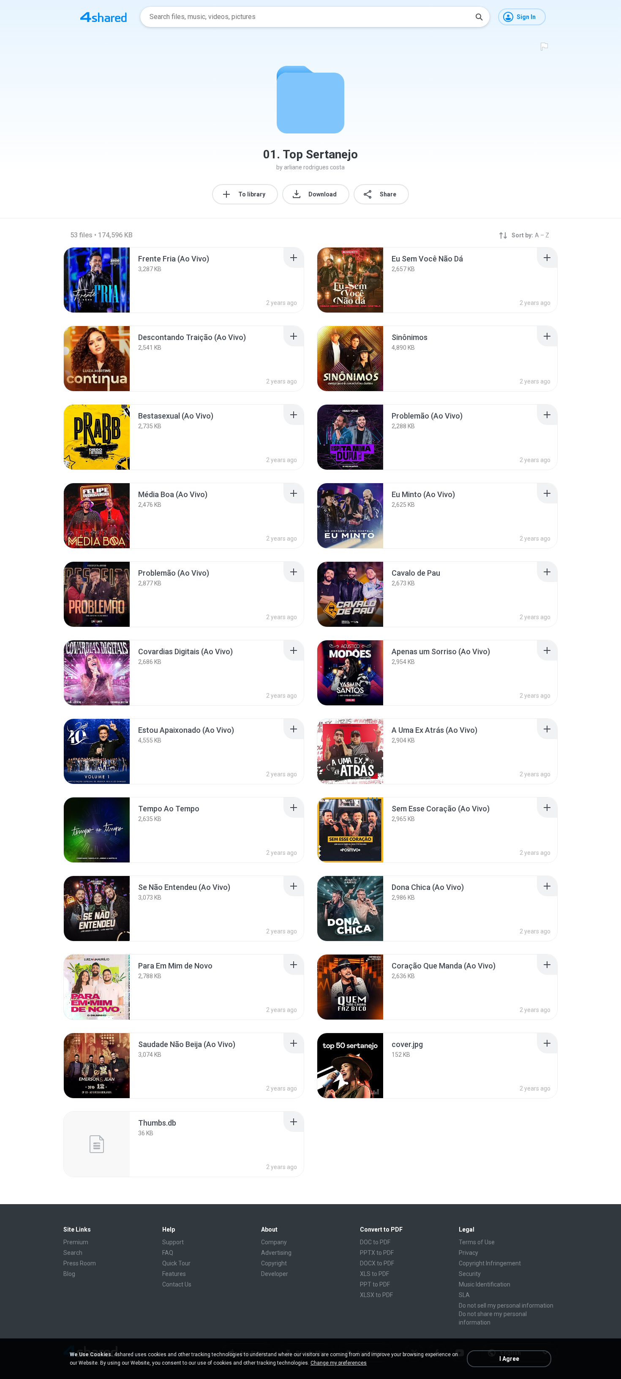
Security (470, 1273)
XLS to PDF (374, 1273)
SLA (464, 1295)
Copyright (274, 1263)
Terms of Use (477, 1242)
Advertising (276, 1252)
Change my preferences (338, 1363)
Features (174, 1273)
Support (173, 1242)
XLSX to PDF (376, 1295)
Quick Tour (176, 1263)
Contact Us (176, 1284)
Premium (75, 1242)
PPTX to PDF (377, 1252)
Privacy (468, 1252)
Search (72, 1252)
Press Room (79, 1263)
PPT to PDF (375, 1284)
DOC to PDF (375, 1242)
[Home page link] (103, 17)
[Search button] (479, 17)
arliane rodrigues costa (314, 167)
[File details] (97, 280)
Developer (274, 1273)
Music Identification (484, 1284)
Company (274, 1242)
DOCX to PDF (377, 1263)
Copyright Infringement (490, 1263)
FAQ (167, 1252)
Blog (69, 1273)
